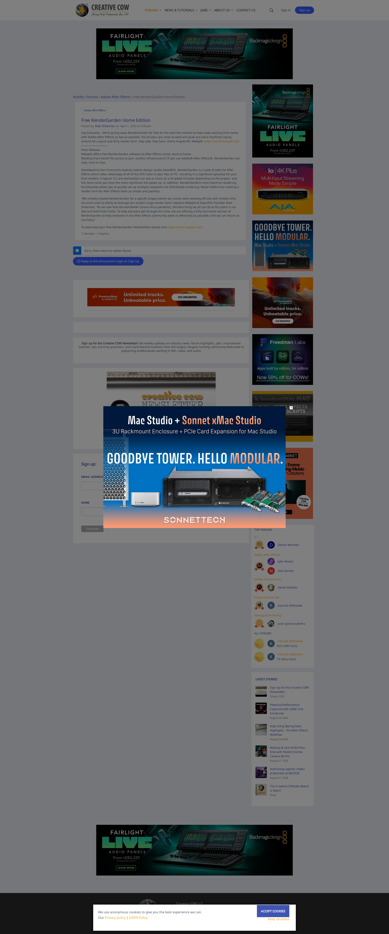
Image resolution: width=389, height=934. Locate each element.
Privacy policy (115, 917)
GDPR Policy (138, 917)
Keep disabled (278, 919)
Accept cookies (273, 911)
